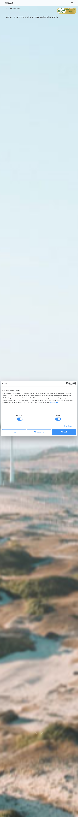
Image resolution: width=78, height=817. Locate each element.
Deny (14, 432)
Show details (67, 426)
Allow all (64, 432)
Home (7, 8)
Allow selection (39, 432)
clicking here (55, 402)
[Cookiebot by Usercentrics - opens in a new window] (67, 383)
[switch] (58, 419)
